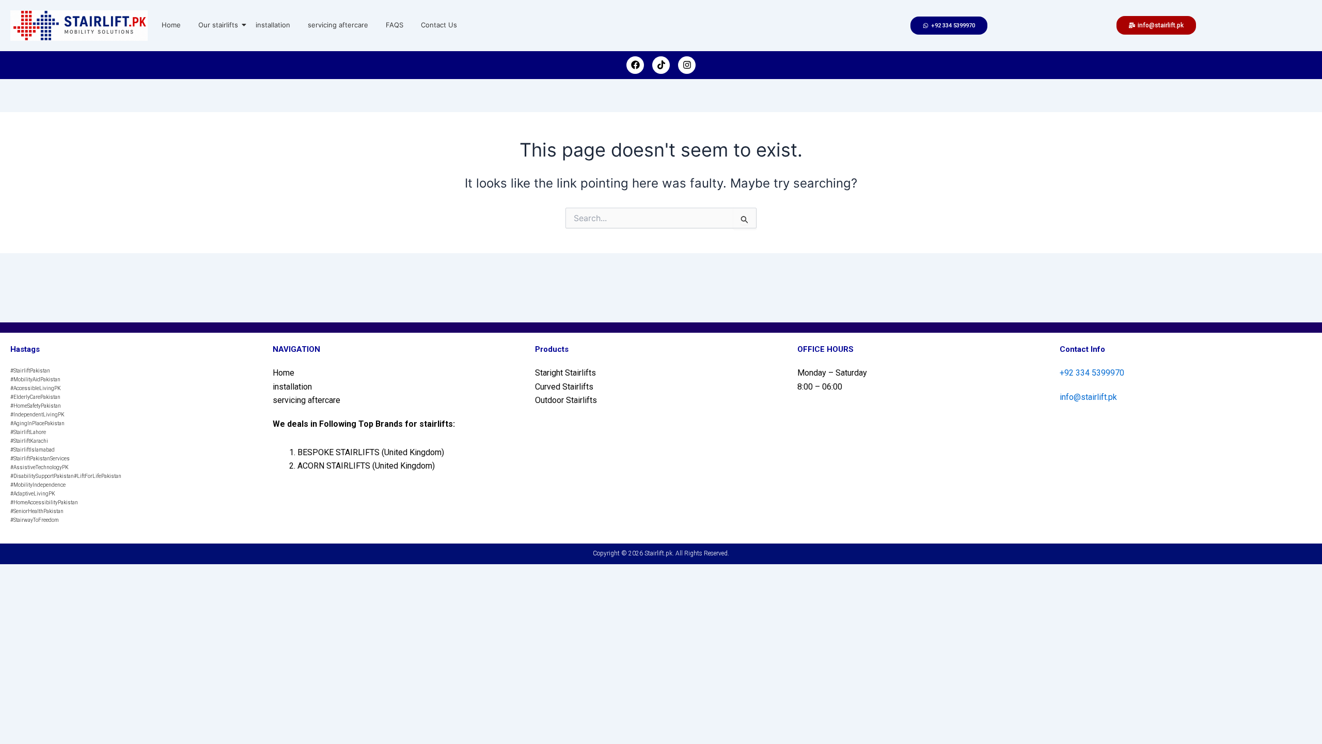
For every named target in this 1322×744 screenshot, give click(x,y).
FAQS (394, 25)
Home (171, 25)
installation (273, 25)
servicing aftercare (338, 25)
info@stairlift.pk (1088, 397)
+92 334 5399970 (1092, 373)
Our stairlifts (218, 25)
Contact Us (439, 25)
